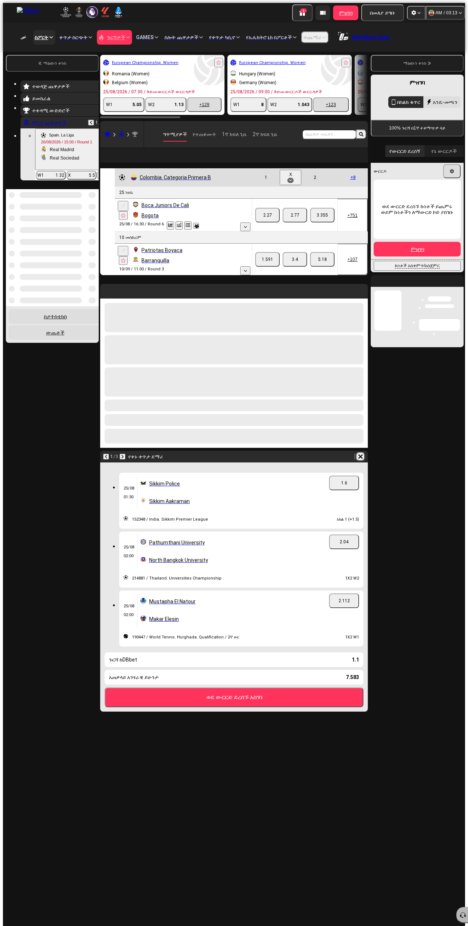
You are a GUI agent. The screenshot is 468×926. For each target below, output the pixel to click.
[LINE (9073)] (107, 134)
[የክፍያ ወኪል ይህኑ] (323, 12)
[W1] (267, 215)
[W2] (322, 215)
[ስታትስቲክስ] (170, 225)
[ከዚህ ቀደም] (91, 122)
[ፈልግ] (361, 134)
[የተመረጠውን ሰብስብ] (83, 227)
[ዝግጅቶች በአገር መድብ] (92, 227)
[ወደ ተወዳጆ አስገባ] (218, 62)
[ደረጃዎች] (188, 225)
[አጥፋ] (360, 456)
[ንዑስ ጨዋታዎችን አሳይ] (245, 226)
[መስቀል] (123, 206)
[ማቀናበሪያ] (416, 13)
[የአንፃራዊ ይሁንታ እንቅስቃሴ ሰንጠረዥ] (179, 225)
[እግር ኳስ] (121, 134)
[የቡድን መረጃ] (196, 226)
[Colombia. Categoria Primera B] (135, 134)
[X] (295, 215)
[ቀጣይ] (122, 457)
